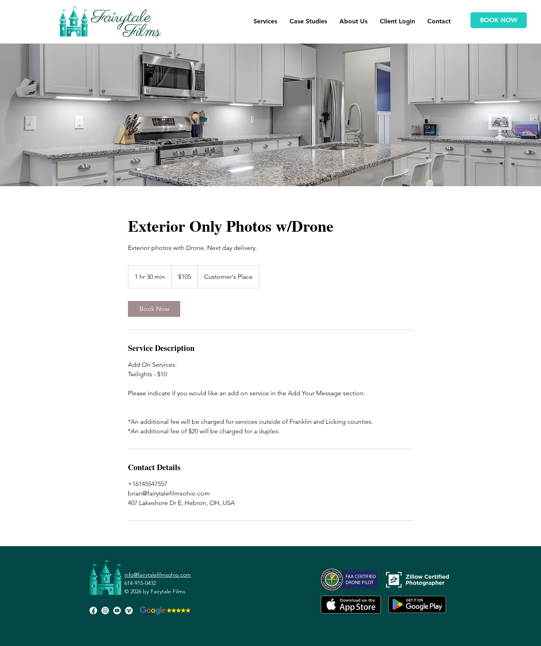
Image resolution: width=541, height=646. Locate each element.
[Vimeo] (129, 610)
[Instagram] (105, 610)
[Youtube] (117, 610)
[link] (154, 309)
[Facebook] (93, 610)
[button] (265, 21)
